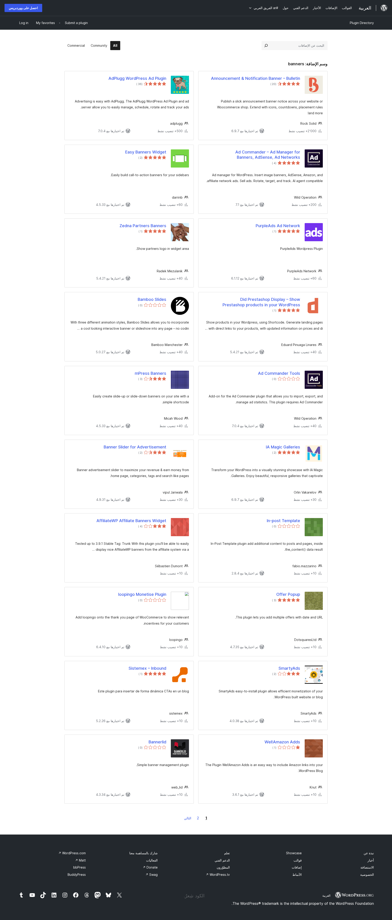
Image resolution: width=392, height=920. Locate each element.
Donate (150, 867)
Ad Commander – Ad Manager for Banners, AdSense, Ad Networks (267, 155)
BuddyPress (77, 874)
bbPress (79, 867)
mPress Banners (150, 373)
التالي (187, 818)
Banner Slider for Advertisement (135, 447)
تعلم (227, 853)
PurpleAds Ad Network (278, 225)
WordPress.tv (218, 874)
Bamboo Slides (152, 299)
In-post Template (283, 520)
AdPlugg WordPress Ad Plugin (137, 78)
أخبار (371, 860)
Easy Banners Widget (145, 152)
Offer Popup (288, 594)
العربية (326, 895)
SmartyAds (289, 668)
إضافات (297, 867)
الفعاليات (152, 860)
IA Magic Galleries (283, 447)
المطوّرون (223, 867)
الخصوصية (367, 874)
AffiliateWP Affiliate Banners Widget (131, 520)
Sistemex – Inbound (147, 668)
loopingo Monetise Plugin (142, 594)
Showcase (294, 853)
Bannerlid (157, 742)
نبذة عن (369, 853)
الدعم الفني (222, 860)
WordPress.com (72, 853)
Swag (151, 874)
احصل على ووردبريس (23, 8)
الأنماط (297, 874)
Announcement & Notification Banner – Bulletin (255, 78)
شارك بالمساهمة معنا (143, 853)
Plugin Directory (362, 23)
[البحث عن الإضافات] (266, 45)
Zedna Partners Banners (143, 225)
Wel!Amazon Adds (282, 742)
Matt (80, 860)
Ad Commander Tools (279, 373)
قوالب (298, 860)
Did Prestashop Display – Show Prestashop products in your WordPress (261, 302)
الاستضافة (367, 867)
